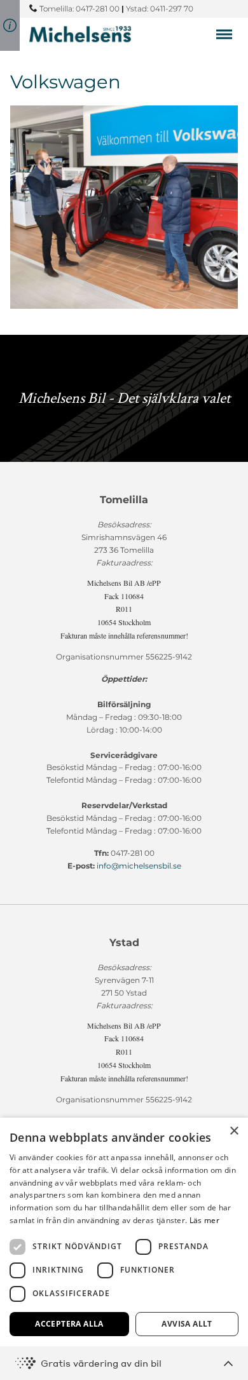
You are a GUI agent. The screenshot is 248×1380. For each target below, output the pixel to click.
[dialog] (124, 1249)
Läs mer (204, 1220)
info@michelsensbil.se (139, 865)
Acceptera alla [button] (69, 1323)
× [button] (233, 1131)
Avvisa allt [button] (187, 1323)
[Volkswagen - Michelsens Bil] (80, 34)
